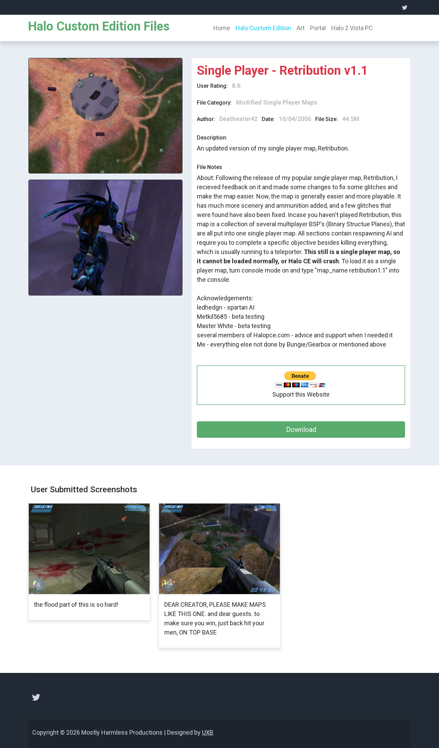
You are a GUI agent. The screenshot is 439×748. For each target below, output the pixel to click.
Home (221, 28)
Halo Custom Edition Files (98, 26)
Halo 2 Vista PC (352, 28)
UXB (207, 732)
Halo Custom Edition (263, 28)
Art (301, 28)
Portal (318, 28)
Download (301, 429)
